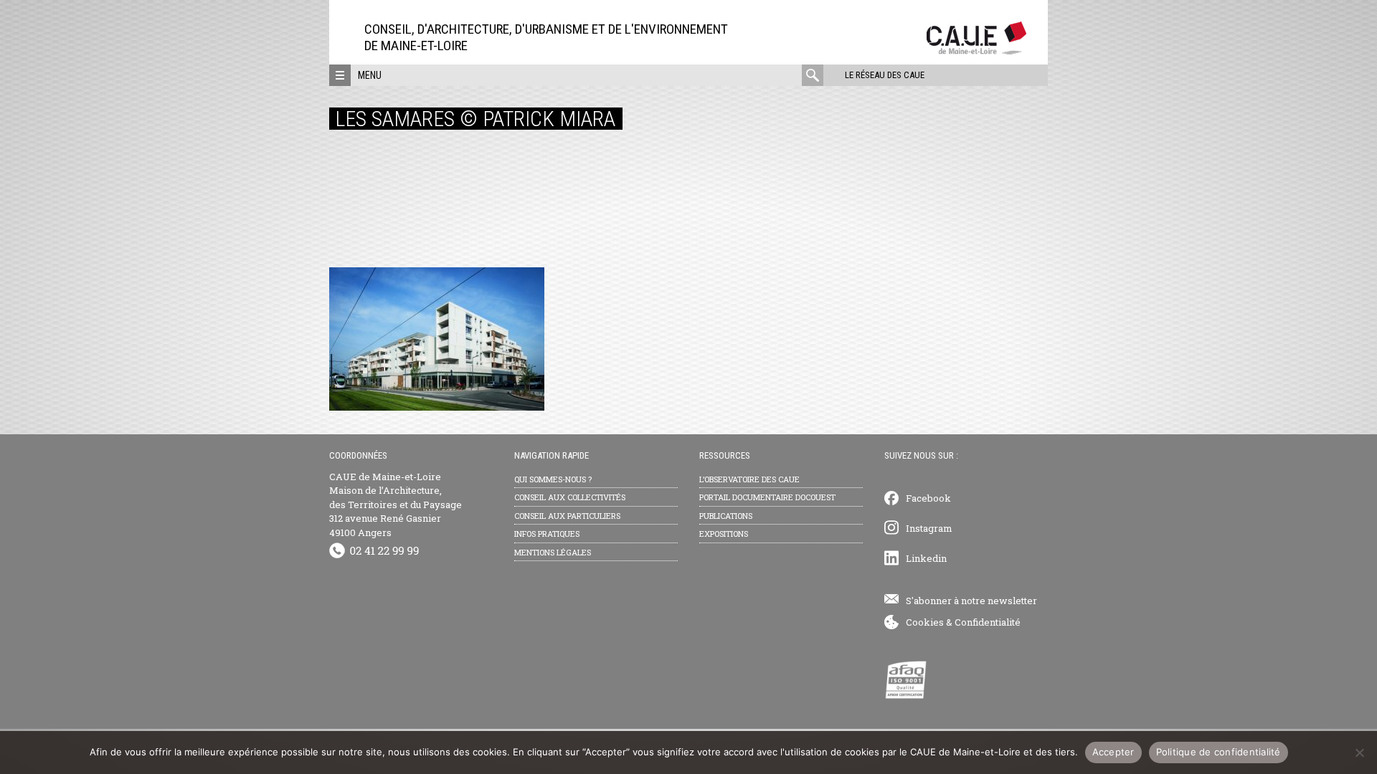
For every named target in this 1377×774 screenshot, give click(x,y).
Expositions (723, 533)
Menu (370, 75)
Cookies (925, 622)
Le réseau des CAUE (884, 75)
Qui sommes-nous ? (553, 479)
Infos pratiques (546, 533)
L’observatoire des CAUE (749, 479)
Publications (725, 515)
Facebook (928, 498)
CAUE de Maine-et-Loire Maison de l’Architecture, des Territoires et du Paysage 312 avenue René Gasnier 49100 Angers (395, 504)
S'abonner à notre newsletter (971, 600)
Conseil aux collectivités (569, 497)
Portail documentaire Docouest (767, 497)
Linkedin (926, 558)
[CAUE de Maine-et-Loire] (976, 50)
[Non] (1359, 752)
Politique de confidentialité (1218, 752)
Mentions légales (552, 552)
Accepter (1113, 752)
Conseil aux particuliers (567, 515)
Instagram (929, 528)
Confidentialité (988, 622)
